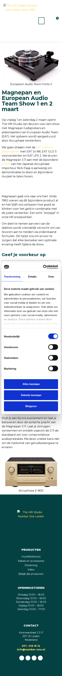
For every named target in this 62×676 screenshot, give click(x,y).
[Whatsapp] (21, 658)
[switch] (53, 347)
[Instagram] (34, 658)
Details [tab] (32, 276)
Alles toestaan (31, 384)
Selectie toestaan (31, 395)
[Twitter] (40, 658)
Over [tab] (51, 276)
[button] (41, 20)
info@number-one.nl (31, 649)
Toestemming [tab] (12, 276)
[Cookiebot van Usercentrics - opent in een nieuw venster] (43, 267)
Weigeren (31, 406)
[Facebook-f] (27, 658)
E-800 (6, 164)
